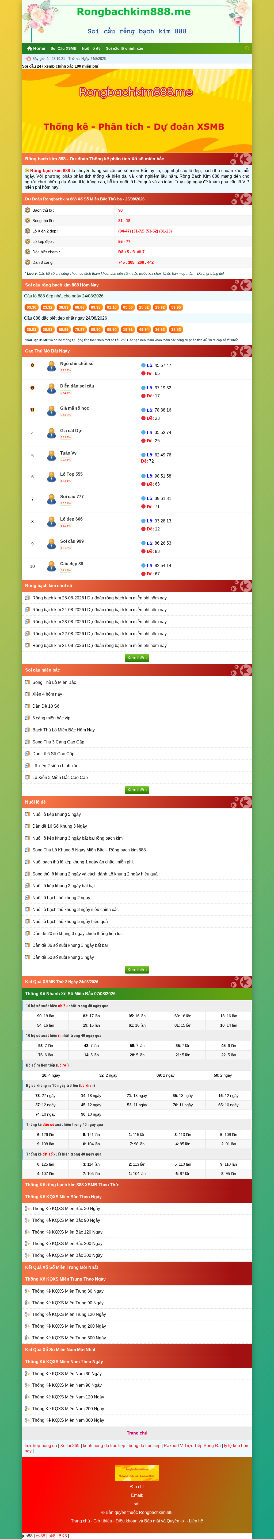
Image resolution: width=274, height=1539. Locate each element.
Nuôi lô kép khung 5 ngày (56, 814)
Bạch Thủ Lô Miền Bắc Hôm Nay (63, 730)
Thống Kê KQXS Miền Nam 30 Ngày (67, 1373)
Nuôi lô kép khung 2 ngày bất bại (63, 885)
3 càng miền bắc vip (51, 718)
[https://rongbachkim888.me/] (137, 41)
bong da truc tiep (145, 1445)
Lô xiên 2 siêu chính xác (55, 765)
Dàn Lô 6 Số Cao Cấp (53, 753)
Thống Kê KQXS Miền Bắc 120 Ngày (67, 1232)
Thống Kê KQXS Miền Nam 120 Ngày (68, 1397)
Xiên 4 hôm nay (47, 694)
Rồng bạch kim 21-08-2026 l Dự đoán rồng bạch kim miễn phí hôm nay (99, 645)
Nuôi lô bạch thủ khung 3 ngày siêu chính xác (75, 909)
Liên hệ (196, 1521)
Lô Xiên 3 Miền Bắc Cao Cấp (60, 777)
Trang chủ (80, 1521)
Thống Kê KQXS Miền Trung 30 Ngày (68, 1291)
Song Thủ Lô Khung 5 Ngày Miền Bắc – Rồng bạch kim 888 (89, 850)
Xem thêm (137, 658)
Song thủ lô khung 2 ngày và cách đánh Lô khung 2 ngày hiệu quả (95, 873)
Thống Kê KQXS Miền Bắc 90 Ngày (66, 1220)
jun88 (27, 1536)
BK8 (63, 1536)
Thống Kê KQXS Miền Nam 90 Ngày (67, 1385)
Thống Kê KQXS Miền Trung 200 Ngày (69, 1326)
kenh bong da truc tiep (104, 1445)
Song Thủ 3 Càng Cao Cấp (58, 741)
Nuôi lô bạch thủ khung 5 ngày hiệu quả (70, 921)
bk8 (51, 1536)
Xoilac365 (69, 1445)
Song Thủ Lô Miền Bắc (54, 682)
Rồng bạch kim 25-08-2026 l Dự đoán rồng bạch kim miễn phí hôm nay (99, 598)
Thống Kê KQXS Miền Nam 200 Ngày (68, 1408)
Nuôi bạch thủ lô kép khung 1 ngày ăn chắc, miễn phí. (83, 862)
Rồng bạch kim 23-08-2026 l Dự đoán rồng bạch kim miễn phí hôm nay (99, 621)
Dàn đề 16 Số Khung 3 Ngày (59, 826)
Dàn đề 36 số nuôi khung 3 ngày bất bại (70, 945)
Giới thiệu (102, 1521)
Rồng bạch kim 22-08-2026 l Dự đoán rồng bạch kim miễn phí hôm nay (99, 633)
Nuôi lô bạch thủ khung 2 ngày (61, 898)
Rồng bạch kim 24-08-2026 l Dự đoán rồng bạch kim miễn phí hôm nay (99, 609)
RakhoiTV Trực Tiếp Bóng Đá (192, 1445)
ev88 (40, 1536)
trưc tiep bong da (41, 1445)
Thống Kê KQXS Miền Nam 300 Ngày (68, 1420)
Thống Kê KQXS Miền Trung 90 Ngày (68, 1303)
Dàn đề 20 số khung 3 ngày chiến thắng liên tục (77, 933)
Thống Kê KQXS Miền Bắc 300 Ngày (67, 1255)
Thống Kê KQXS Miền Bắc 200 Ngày (67, 1243)
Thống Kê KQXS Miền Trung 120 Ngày (69, 1314)
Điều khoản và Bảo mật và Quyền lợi (150, 1521)
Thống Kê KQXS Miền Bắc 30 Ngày (66, 1208)
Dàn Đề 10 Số (45, 706)
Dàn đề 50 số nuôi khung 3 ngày (63, 957)
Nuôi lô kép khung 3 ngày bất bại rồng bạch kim (77, 838)
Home (38, 48)
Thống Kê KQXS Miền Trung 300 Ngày (69, 1337)
